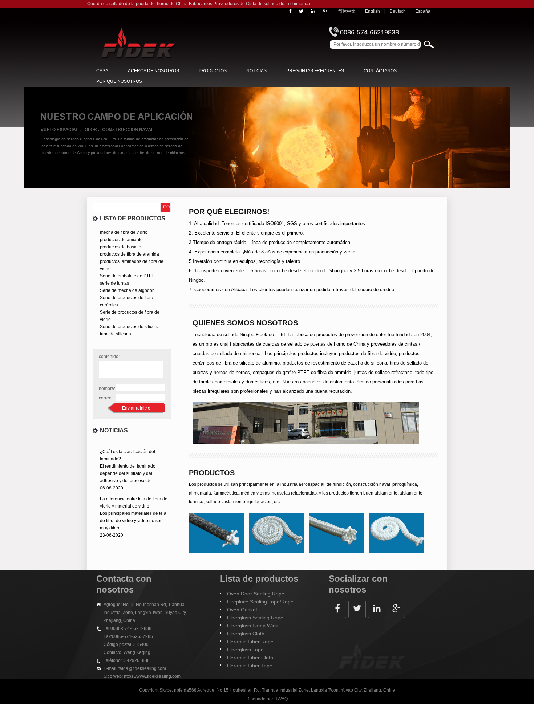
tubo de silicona (115, 334)
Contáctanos (380, 70)
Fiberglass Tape (245, 649)
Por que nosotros (119, 81)
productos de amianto (121, 239)
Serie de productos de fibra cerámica (126, 301)
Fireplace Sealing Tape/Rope (260, 602)
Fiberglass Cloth (245, 633)
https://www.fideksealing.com (152, 676)
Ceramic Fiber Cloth (250, 657)
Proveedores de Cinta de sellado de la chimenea (261, 3)
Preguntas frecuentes (315, 70)
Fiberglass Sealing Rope (255, 617)
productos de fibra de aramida (129, 254)
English (372, 11)
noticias (256, 70)
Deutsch (397, 11)
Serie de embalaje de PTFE (127, 275)
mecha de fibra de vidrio (123, 232)
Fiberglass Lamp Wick (252, 625)
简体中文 (347, 11)
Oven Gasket (242, 610)
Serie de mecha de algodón (127, 290)
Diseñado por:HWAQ (267, 698)
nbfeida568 (185, 690)
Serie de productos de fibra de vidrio (129, 316)
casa (102, 70)
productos (213, 70)
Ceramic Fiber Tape (249, 665)
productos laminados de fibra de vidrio (131, 265)
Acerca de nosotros (153, 70)
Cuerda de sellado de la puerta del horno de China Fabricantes (149, 3)
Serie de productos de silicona (130, 326)
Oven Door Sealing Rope (255, 594)
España (422, 11)
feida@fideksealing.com (142, 668)
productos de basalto (120, 246)
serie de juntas (114, 283)
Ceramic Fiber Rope (250, 641)
